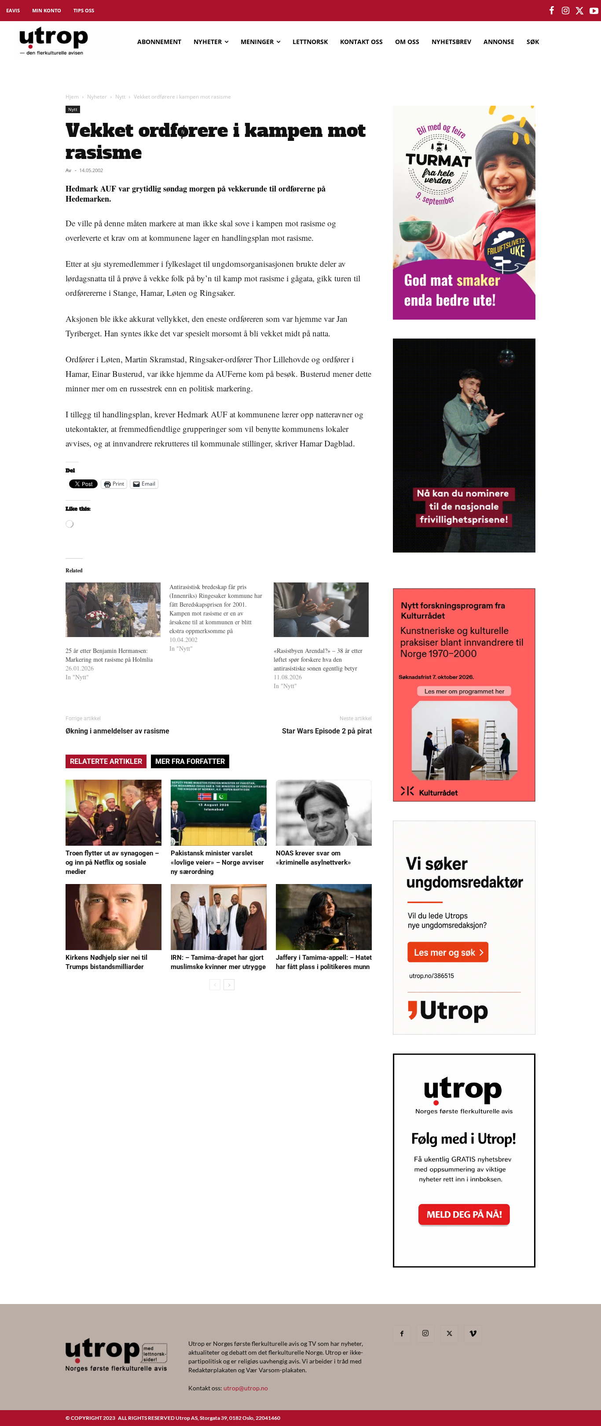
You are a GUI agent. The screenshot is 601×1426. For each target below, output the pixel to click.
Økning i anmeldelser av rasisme (117, 731)
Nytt (120, 96)
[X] (449, 1334)
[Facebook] (401, 1334)
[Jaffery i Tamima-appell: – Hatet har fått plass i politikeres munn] (324, 917)
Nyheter (97, 96)
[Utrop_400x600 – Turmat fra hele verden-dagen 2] (464, 316)
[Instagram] (425, 1333)
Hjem (72, 96)
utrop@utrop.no (246, 1388)
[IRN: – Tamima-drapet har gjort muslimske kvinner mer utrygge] (219, 917)
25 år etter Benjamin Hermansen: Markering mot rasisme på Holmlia (109, 654)
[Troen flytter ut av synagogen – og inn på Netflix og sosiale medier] (113, 813)
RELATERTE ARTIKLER (106, 761)
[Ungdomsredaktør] (464, 1031)
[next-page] (229, 984)
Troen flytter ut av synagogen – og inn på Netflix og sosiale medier (112, 862)
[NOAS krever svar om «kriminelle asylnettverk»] (324, 813)
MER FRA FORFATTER (190, 761)
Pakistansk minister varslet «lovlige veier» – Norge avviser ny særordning (217, 862)
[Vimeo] (473, 1334)
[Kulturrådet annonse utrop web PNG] (464, 798)
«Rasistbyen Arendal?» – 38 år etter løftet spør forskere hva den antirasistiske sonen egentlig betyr (318, 659)
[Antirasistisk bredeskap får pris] (221, 617)
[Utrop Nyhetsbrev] (464, 1265)
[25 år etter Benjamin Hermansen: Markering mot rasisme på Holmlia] (113, 609)
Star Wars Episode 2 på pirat (327, 731)
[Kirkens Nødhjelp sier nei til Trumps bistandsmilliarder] (113, 917)
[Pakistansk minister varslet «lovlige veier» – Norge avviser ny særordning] (219, 813)
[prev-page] (214, 984)
